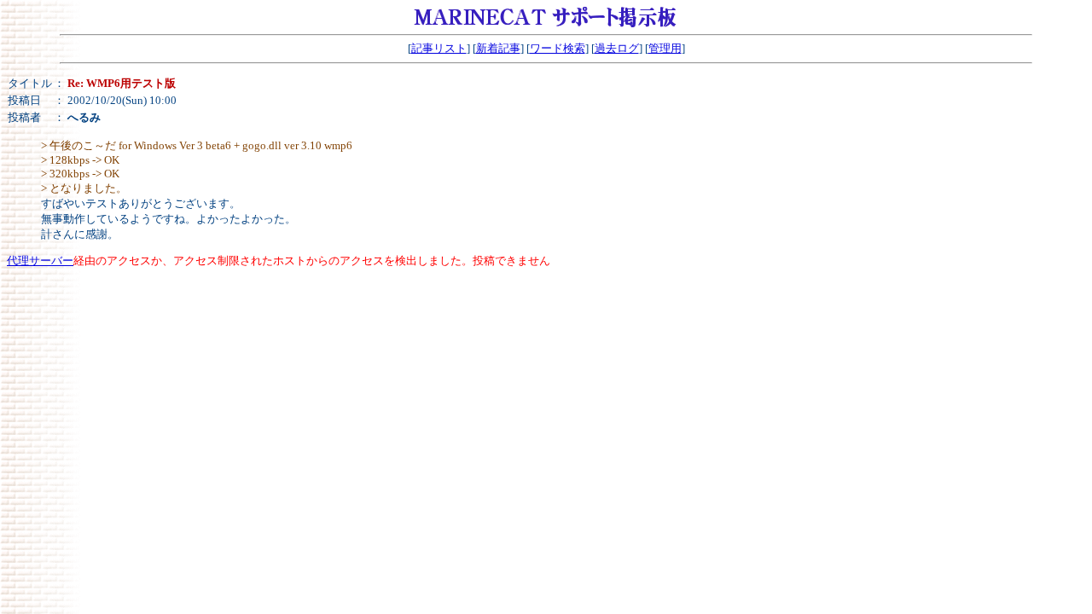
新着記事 (498, 48)
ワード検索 (557, 48)
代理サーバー (40, 260)
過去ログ (617, 48)
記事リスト (439, 48)
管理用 (665, 48)
